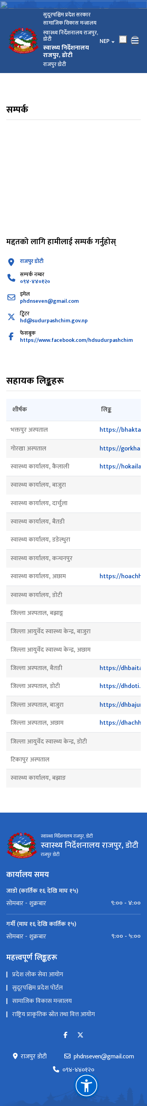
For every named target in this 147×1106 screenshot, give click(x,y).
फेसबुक (28, 333)
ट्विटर (24, 313)
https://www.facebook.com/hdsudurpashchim (76, 340)
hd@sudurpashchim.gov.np (54, 320)
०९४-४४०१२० (35, 281)
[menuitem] (73, 903)
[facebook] (65, 1035)
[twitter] (80, 1035)
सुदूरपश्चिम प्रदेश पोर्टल (37, 988)
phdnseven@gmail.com (49, 301)
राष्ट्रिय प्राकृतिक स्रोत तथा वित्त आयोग (53, 1014)
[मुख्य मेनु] (135, 40)
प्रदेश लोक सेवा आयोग (37, 974)
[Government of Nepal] (23, 40)
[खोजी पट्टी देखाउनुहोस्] (123, 39)
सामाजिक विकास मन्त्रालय (42, 1001)
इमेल (25, 294)
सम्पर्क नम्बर (32, 274)
